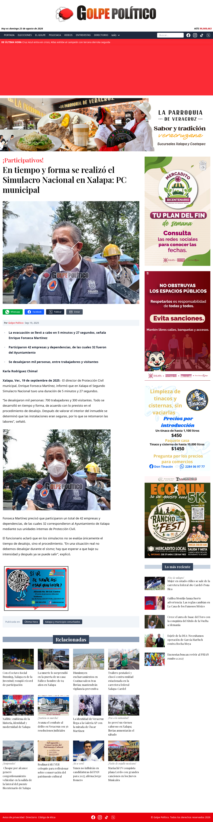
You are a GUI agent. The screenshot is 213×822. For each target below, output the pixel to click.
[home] (106, 13)
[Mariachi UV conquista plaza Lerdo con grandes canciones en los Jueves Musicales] (123, 751)
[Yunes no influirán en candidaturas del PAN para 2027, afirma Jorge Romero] (88, 751)
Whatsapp (15, 311)
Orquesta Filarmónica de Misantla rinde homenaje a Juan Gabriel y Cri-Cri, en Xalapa (59, 42)
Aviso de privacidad (13, 817)
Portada (9, 35)
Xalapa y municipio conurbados (62, 621)
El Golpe (40, 35)
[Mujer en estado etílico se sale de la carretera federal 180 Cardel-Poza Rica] (155, 583)
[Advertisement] (106, 70)
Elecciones (25, 35)
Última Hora (31, 621)
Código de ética (46, 817)
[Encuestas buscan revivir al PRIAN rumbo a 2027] (155, 659)
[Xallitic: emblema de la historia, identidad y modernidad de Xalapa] (18, 705)
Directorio (101, 35)
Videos (68, 35)
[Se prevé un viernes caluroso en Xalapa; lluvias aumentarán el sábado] (123, 705)
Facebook (37, 311)
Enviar (77, 311)
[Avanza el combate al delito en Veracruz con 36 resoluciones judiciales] (53, 705)
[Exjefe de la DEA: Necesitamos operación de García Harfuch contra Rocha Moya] (155, 640)
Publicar (58, 311)
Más (113, 35)
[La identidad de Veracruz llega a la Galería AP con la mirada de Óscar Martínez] (88, 705)
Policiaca (55, 35)
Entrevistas (83, 35)
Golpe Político (15, 322)
